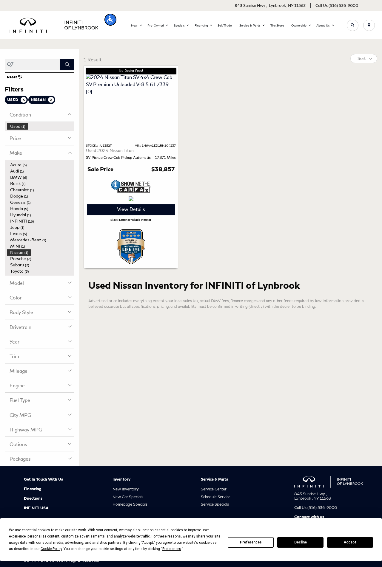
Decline (300, 542)
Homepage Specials (130, 504)
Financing (32, 489)
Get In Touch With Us (43, 479)
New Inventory (126, 489)
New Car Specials (128, 497)
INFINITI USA (36, 508)
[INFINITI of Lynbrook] (53, 24)
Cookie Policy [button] (51, 549)
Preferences (251, 542)
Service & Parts (214, 479)
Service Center (214, 489)
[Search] (67, 64)
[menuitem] (40, 126)
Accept (350, 542)
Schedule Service (215, 497)
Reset (12, 77)
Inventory (121, 479)
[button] (110, 20)
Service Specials (215, 504)
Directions (33, 498)
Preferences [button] (171, 549)
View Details (131, 209)
